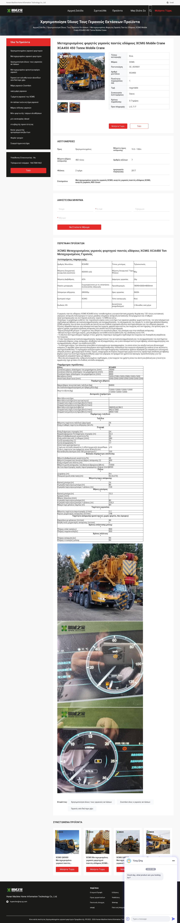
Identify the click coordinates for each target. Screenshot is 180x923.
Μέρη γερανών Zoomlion (21, 86)
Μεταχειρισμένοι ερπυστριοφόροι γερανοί (25, 71)
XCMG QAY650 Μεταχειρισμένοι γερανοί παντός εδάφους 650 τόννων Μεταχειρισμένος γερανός (65, 860)
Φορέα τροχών (17, 138)
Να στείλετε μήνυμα (79, 227)
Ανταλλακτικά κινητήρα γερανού (24, 102)
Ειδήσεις (115, 892)
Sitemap (115, 902)
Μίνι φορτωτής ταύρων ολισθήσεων (26, 113)
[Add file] (128, 919)
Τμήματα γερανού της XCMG (23, 97)
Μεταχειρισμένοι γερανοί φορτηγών (26, 56)
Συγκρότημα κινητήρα (20, 143)
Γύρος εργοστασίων (97, 897)
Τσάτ (28, 170)
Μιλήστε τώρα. (118, 126)
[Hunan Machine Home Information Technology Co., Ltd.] (14, 10)
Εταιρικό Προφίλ (96, 892)
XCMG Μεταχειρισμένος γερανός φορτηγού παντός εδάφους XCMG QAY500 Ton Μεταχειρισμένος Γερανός (97, 860)
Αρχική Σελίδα (39, 27)
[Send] (173, 919)
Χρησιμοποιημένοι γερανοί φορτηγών (27, 51)
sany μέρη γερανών (19, 91)
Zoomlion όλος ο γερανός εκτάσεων (135, 802)
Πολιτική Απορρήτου (119, 907)
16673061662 (36, 163)
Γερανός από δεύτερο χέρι (82, 809)
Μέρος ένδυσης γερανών (21, 108)
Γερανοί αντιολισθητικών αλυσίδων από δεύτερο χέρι (26, 79)
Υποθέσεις (116, 897)
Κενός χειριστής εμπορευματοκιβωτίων (20, 131)
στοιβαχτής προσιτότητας (22, 124)
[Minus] (173, 860)
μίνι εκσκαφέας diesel (20, 119)
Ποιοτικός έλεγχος (97, 902)
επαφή (92, 907)
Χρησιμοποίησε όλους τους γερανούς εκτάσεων (67, 27)
